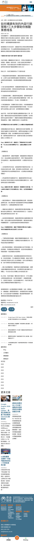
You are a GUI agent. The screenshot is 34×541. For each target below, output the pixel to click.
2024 (2, 370)
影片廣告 (10, 516)
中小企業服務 (19, 519)
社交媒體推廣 (11, 512)
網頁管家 (18, 505)
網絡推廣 (5, 355)
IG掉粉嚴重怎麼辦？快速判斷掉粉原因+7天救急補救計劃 (20, 343)
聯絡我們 (4, 535)
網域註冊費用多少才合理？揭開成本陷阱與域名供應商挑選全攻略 (20, 331)
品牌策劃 (18, 513)
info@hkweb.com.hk (6, 531)
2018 (2, 388)
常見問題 (25, 515)
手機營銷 (10, 515)
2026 (2, 364)
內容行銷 (3, 60)
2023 (2, 373)
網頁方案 (3, 505)
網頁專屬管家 (19, 510)
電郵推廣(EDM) (11, 513)
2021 (2, 379)
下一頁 (11, 309)
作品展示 (25, 513)
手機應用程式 (11, 518)
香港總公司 (4, 521)
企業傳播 (18, 517)
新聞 (5, 20)
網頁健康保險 (19, 507)
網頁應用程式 (4, 508)
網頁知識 (25, 516)
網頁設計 (5, 358)
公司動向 (5, 352)
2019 (2, 385)
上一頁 (4, 309)
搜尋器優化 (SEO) (10, 508)
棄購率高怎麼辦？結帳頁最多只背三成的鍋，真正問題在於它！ (20, 337)
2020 (2, 382)
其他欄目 (27, 511)
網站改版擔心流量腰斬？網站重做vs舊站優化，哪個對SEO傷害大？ (20, 324)
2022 (2, 376)
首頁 (9, 14)
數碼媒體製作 (19, 516)
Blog (12, 14)
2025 (2, 367)
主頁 (2, 20)
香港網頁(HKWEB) (6, 47)
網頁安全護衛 (19, 508)
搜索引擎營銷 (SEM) (11, 510)
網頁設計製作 (4, 507)
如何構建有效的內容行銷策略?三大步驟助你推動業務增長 (18, 15)
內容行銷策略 (26, 129)
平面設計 (18, 515)
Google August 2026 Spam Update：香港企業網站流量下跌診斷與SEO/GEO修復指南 (20, 318)
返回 (32, 307)
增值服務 (19, 511)
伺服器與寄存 (4, 510)
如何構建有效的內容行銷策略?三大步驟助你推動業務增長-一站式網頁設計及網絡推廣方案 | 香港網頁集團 (15, 20)
